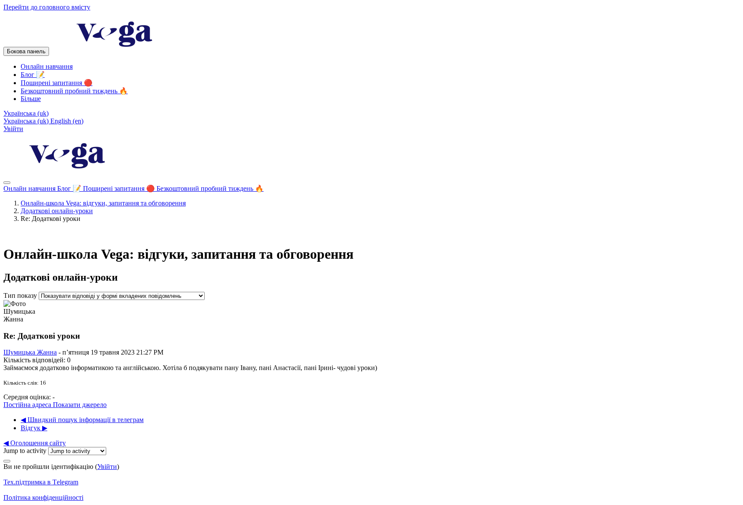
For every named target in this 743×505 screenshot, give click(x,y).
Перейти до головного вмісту (46, 7)
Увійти (13, 128)
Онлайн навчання (30, 188)
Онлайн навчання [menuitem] (47, 66)
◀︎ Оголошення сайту (34, 443)
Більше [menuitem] (31, 98)
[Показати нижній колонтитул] (6, 461)
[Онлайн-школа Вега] (67, 172)
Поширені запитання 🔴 (120, 188)
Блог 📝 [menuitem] (33, 74)
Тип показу (21, 295)
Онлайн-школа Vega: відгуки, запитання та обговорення (103, 203)
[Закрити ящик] (6, 182)
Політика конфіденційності (43, 497)
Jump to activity (25, 450)
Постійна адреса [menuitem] (28, 404)
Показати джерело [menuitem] (80, 404)
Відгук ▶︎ (34, 428)
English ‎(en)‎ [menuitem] (66, 121)
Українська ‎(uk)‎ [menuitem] (26, 121)
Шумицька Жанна (30, 352)
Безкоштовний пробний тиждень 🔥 (210, 188)
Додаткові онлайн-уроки (57, 210)
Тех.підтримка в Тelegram (40, 482)
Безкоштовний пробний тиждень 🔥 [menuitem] (74, 91)
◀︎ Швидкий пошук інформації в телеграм (82, 419)
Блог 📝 (70, 188)
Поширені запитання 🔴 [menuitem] (56, 82)
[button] (26, 113)
